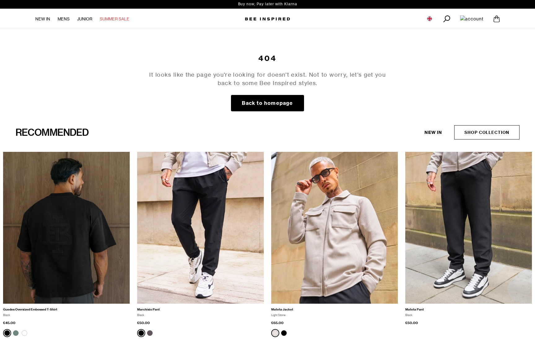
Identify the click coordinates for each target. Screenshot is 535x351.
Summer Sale (114, 18)
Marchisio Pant (148, 309)
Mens (64, 18)
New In (42, 18)
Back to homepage (267, 103)
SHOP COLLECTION (486, 132)
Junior (84, 18)
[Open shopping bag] (497, 18)
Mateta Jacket (282, 309)
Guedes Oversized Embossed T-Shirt (30, 309)
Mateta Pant (414, 309)
